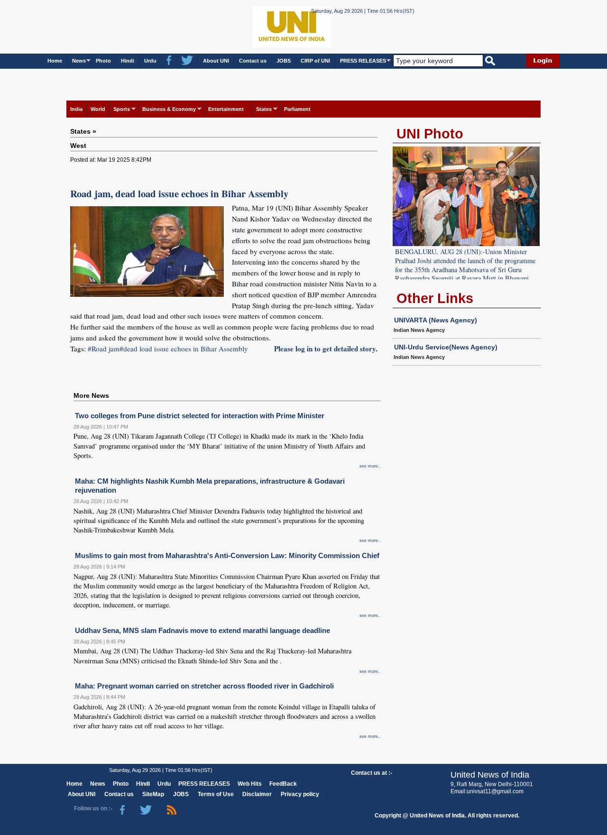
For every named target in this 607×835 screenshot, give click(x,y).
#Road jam (104, 348)
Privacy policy (300, 794)
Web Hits (250, 783)
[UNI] (265, 26)
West (78, 145)
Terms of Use (216, 794)
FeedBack (283, 783)
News (79, 61)
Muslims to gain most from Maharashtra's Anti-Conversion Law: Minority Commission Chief (227, 555)
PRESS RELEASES (363, 61)
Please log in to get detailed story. (325, 348)
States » (83, 131)
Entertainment (226, 109)
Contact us (253, 61)
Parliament (297, 109)
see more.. (370, 466)
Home (54, 61)
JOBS (283, 61)
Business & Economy (169, 109)
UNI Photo (429, 133)
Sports (121, 109)
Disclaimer (257, 794)
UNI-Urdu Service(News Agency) (445, 347)
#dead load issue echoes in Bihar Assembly (184, 348)
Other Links (434, 298)
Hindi (127, 61)
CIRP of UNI (315, 61)
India (76, 109)
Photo (103, 61)
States (264, 109)
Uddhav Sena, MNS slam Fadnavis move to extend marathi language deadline (202, 630)
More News (91, 395)
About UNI (216, 61)
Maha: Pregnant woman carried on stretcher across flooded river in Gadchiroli (204, 686)
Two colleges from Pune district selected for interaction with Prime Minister (199, 416)
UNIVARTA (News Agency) (435, 320)
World (98, 109)
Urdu (150, 61)
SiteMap (153, 794)
